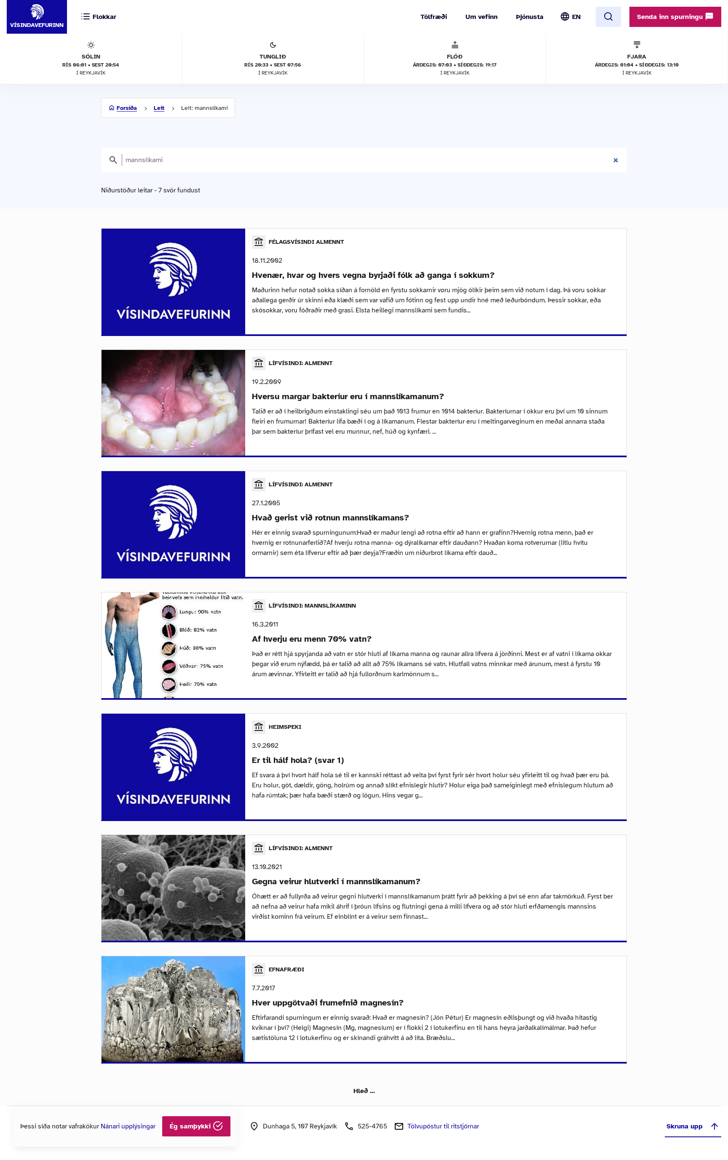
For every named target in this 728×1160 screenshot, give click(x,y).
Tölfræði (433, 17)
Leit (159, 108)
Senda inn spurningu (671, 17)
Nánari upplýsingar (128, 1126)
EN (576, 17)
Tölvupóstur (443, 1126)
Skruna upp (684, 1126)
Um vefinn (482, 17)
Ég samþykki (191, 1126)
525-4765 (372, 1126)
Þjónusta (529, 17)
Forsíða (127, 108)
